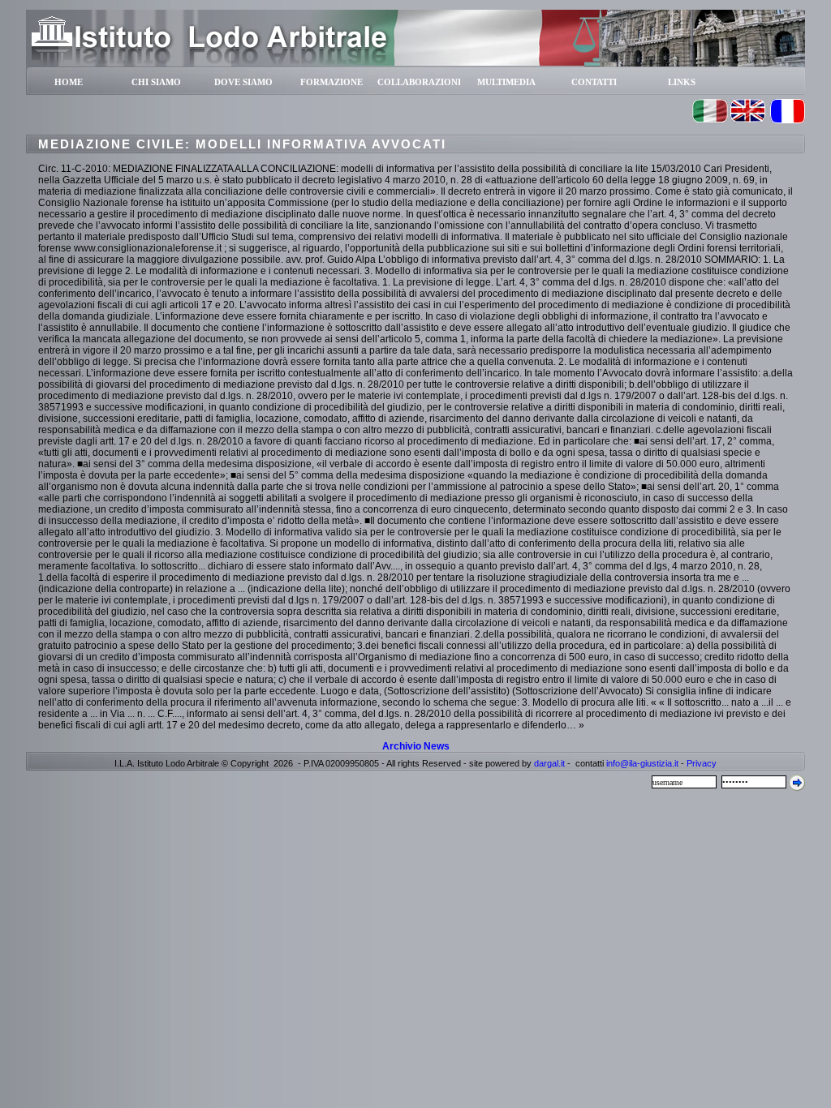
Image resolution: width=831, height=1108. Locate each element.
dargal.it (549, 763)
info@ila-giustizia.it (642, 763)
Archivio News (416, 746)
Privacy (702, 763)
